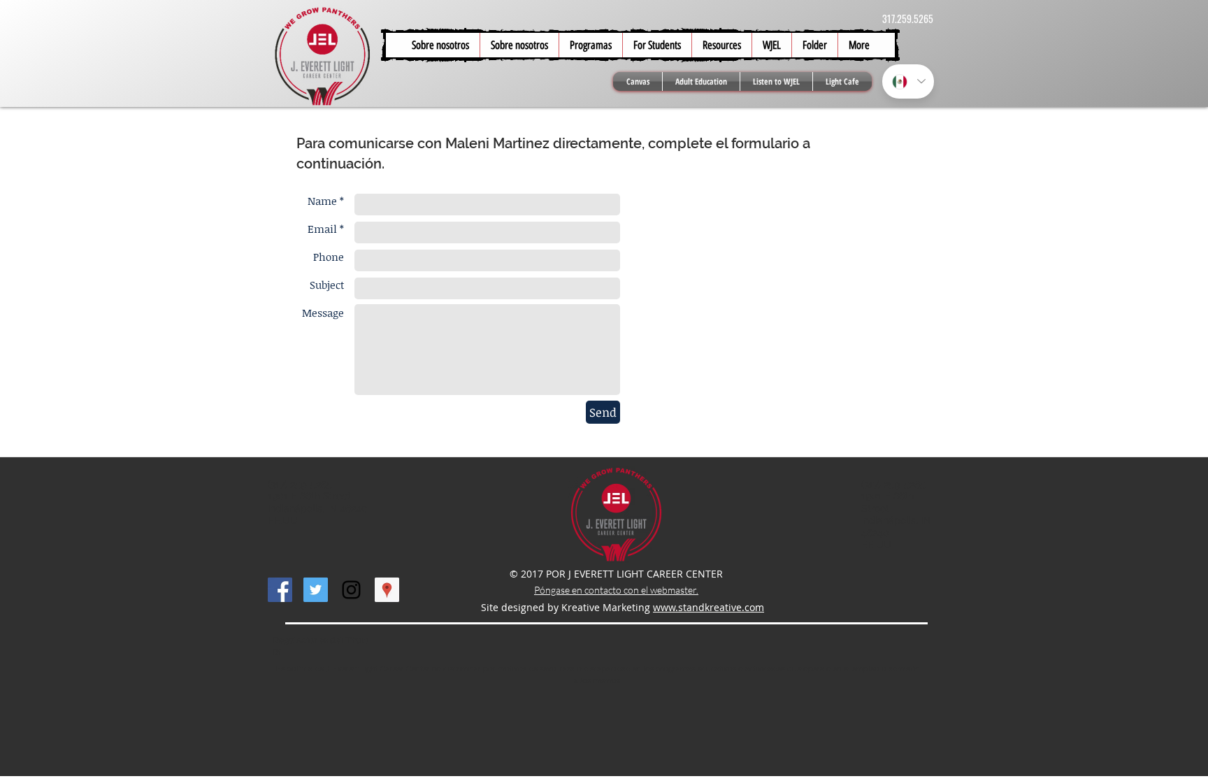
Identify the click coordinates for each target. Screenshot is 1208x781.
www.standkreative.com (708, 607)
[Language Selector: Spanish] (908, 81)
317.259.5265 (907, 18)
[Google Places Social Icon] (387, 590)
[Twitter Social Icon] (315, 590)
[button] (656, 45)
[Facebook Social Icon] (280, 590)
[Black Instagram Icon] (351, 590)
